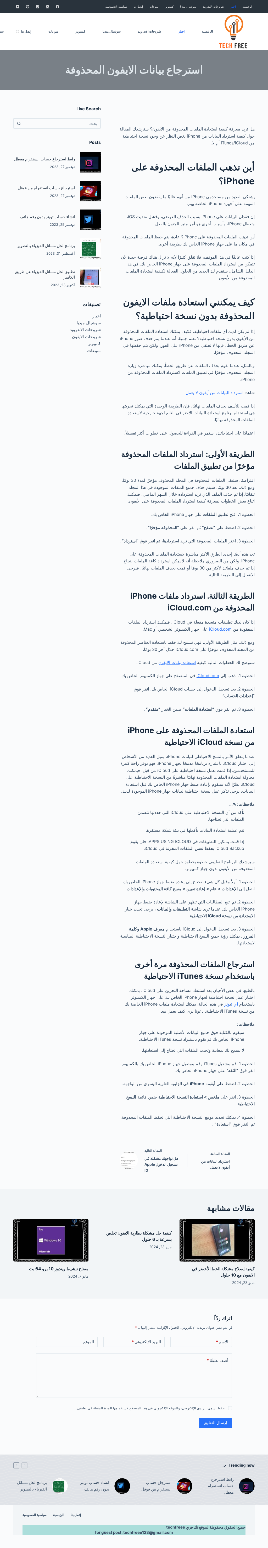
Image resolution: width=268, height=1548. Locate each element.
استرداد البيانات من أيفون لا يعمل (214, 392)
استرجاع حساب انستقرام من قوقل (46, 188)
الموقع (88, 1341)
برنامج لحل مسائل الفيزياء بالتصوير (46, 245)
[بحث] (17, 31)
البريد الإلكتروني (146, 1341)
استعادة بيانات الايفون (177, 662)
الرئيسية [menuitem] (247, 6)
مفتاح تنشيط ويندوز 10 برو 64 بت (58, 1268)
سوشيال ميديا (89, 322)
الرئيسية (58, 1515)
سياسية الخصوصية (35, 1515)
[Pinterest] (27, 6)
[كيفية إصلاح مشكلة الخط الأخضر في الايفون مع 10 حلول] (217, 1240)
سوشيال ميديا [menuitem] (188, 6)
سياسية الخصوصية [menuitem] (116, 6)
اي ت (234, 1004)
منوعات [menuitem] (154, 6)
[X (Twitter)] (47, 6)
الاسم (222, 1341)
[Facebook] (57, 6)
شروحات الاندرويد (85, 329)
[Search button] (18, 123)
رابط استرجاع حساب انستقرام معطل (44, 159)
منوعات (94, 350)
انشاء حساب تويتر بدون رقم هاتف (47, 217)
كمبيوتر (94, 343)
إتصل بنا (76, 1515)
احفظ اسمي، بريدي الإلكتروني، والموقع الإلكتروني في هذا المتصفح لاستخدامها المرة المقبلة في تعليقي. (151, 1408)
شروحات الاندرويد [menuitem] (213, 6)
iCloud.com (220, 629)
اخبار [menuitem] (233, 6)
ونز (227, 1004)
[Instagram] (37, 6)
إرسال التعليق (215, 1422)
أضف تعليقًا (217, 1360)
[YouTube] (17, 6)
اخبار (96, 315)
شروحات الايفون (86, 336)
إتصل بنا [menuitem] (138, 6)
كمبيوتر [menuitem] (169, 6)
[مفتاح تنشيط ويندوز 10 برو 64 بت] (50, 1240)
